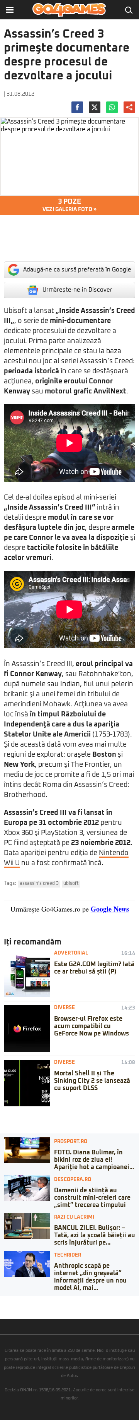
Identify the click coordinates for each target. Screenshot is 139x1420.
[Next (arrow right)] (8, 1309)
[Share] (8, 1301)
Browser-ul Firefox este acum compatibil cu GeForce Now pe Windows (91, 1026)
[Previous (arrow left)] (2, 1309)
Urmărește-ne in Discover (77, 290)
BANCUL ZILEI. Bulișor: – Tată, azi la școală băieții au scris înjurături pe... (94, 1235)
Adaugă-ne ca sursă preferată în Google (77, 270)
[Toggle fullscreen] (14, 1301)
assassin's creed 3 (39, 883)
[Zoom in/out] (21, 1301)
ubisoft (71, 883)
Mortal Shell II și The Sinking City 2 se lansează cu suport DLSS (92, 1080)
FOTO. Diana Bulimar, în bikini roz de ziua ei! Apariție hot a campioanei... (94, 1159)
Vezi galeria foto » (69, 205)
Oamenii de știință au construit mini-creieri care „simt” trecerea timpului (92, 1197)
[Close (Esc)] (2, 1301)
